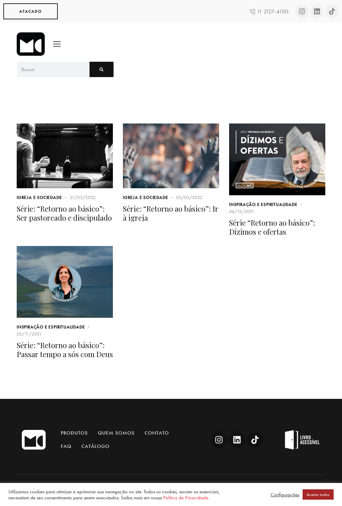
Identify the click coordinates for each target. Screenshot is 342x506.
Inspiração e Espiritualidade (263, 204)
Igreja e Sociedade (39, 197)
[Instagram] (302, 11)
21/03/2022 (83, 197)
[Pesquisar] (102, 69)
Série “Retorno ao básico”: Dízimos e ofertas (272, 227)
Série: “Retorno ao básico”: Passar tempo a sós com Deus (65, 349)
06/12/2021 (241, 211)
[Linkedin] (317, 11)
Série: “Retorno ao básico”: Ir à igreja (170, 213)
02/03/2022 (189, 197)
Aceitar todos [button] (318, 494)
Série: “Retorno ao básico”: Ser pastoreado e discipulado (64, 213)
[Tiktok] (332, 11)
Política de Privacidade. (186, 498)
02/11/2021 (29, 334)
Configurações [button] (285, 495)
